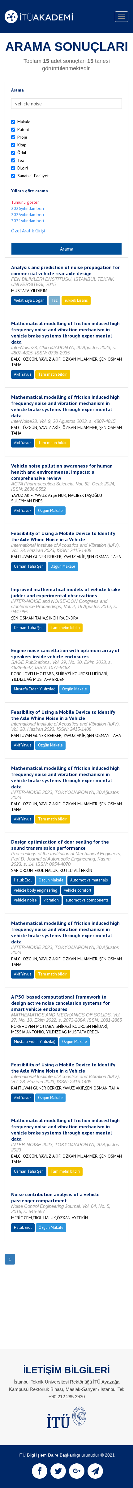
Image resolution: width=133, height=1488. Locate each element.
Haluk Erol (23, 880)
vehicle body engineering (35, 890)
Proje (22, 137)
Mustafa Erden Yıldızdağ (34, 689)
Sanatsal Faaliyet (33, 175)
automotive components (87, 900)
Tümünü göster (25, 202)
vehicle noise (25, 900)
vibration (51, 900)
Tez (20, 160)
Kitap (22, 145)
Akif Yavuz (22, 374)
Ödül (21, 152)
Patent (23, 129)
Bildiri (22, 168)
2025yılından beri (27, 214)
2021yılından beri (27, 220)
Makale (24, 122)
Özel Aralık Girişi (28, 230)
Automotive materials (89, 880)
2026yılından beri (27, 208)
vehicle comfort (77, 890)
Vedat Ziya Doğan (29, 300)
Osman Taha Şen (29, 566)
